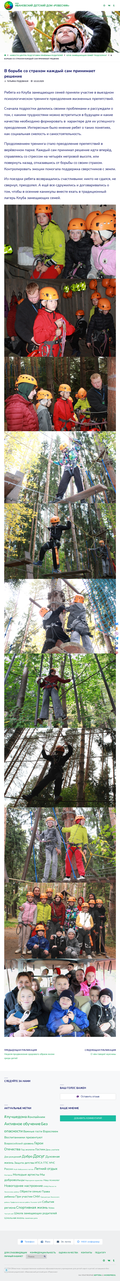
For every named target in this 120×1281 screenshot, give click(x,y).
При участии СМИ (27, 1197)
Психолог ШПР (36, 1202)
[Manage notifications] (6, 1270)
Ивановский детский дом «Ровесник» (42, 5)
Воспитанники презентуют (23, 1137)
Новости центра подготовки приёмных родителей (36, 55)
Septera (97, 1275)
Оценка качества (68, 1252)
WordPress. (110, 1275)
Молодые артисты (26, 1174)
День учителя (52, 1149)
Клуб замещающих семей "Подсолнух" (86, 55)
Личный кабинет (13, 1256)
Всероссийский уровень (19, 1143)
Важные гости (32, 1131)
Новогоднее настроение (23, 1185)
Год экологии (28, 1149)
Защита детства (24, 1163)
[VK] (109, 5)
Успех (51, 1208)
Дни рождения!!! (12, 1156)
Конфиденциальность (43, 1252)
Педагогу (100, 1252)
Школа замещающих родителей (35, 1213)
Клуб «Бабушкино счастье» (24, 1169)
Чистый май (8, 1214)
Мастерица (8, 1175)
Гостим (40, 1149)
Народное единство (34, 1180)
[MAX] (104, 5)
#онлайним (36, 1117)
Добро (27, 1156)
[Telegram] (114, 5)
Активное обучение (22, 1124)
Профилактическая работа (20, 1202)
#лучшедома (15, 1116)
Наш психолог (51, 1180)
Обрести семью (30, 1191)
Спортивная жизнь (32, 1207)
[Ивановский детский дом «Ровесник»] (8, 5)
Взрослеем (50, 1131)
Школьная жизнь (14, 1218)
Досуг (39, 1156)
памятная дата (31, 1218)
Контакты (86, 1252)
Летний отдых (45, 1168)
